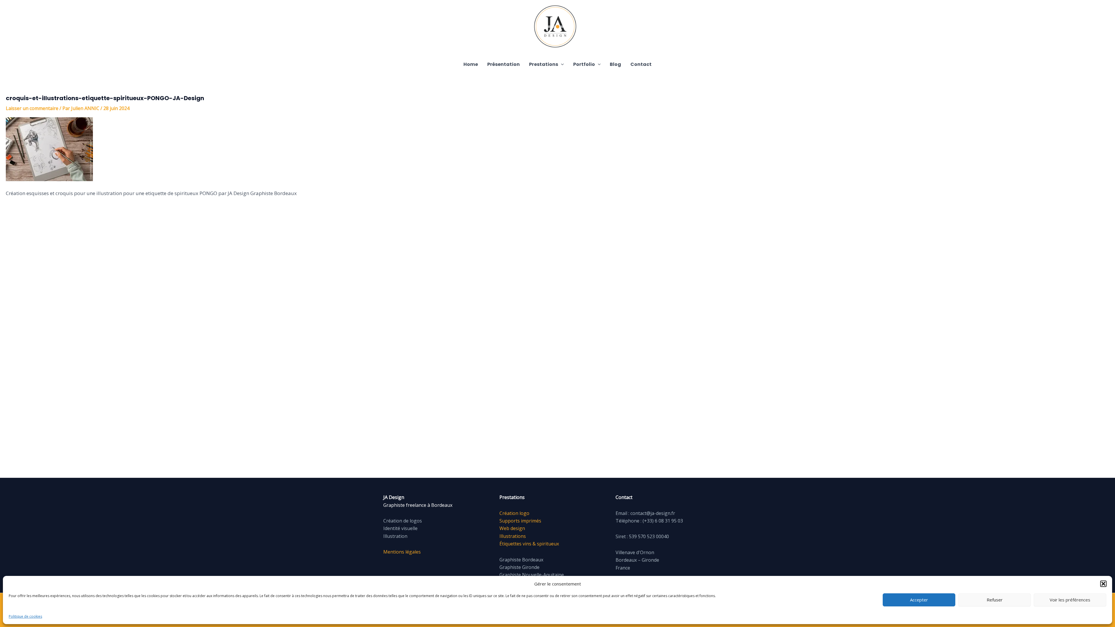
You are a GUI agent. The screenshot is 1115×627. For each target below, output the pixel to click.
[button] (1103, 584)
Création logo (514, 513)
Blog (615, 64)
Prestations (543, 64)
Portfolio (584, 64)
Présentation (503, 64)
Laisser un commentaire (32, 108)
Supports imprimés (520, 521)
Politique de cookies (25, 616)
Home (470, 64)
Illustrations (512, 536)
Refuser (995, 600)
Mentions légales (402, 552)
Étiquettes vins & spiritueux (529, 543)
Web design (512, 528)
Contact (641, 64)
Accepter (919, 600)
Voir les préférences (1070, 600)
